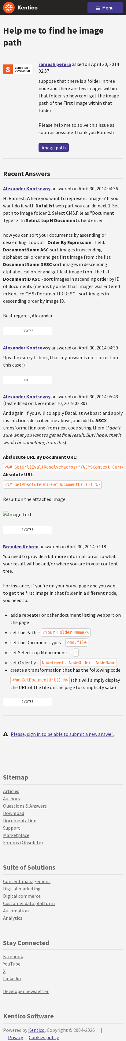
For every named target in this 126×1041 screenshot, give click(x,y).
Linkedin (12, 978)
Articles (11, 791)
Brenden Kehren (21, 546)
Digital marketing (22, 889)
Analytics (12, 918)
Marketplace (16, 835)
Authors (11, 798)
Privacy (15, 1037)
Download (13, 813)
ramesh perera (55, 64)
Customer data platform (29, 903)
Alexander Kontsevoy (26, 188)
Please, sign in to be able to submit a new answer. (62, 734)
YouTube (11, 964)
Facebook (13, 956)
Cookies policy (44, 1037)
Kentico (36, 1030)
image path (54, 147)
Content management (26, 881)
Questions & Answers (25, 806)
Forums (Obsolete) (23, 842)
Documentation (19, 820)
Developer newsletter (26, 991)
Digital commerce (22, 896)
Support (11, 828)
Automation (16, 911)
